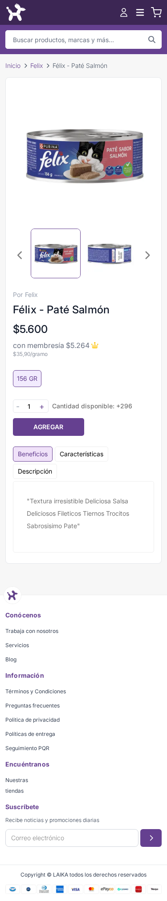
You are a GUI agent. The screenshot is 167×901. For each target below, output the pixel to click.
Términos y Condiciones (35, 691)
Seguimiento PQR (27, 748)
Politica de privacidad (32, 719)
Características (81, 454)
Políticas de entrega (30, 734)
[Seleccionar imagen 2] (109, 253)
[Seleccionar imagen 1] (56, 253)
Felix (36, 65)
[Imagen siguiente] (147, 255)
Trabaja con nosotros (31, 631)
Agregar (48, 427)
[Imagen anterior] (20, 255)
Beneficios (33, 454)
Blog (10, 659)
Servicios (17, 645)
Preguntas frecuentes (32, 705)
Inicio (12, 65)
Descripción (35, 471)
